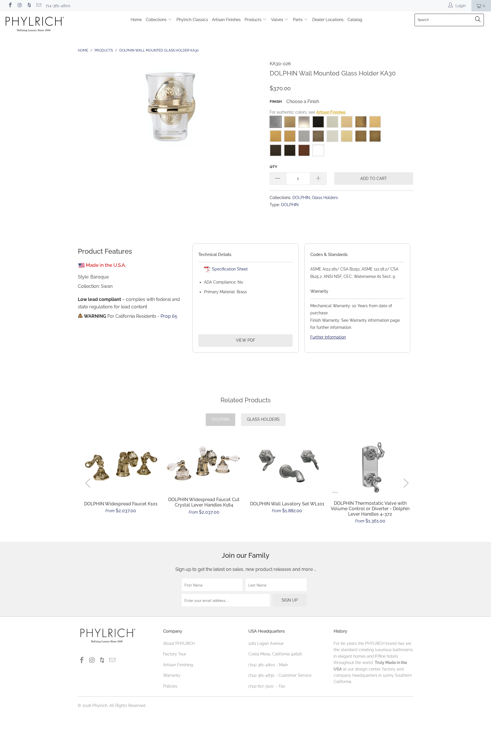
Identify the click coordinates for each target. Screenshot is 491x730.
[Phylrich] (42, 24)
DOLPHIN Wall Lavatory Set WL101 (287, 465)
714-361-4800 (57, 5)
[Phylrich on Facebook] (10, 5)
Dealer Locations (328, 19)
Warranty (171, 675)
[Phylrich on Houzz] (29, 5)
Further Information (328, 337)
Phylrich (99, 705)
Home (136, 19)
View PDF (245, 340)
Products (254, 19)
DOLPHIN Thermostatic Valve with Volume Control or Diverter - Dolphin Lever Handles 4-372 (370, 467)
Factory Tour (174, 654)
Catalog (355, 19)
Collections (157, 19)
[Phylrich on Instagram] (19, 5)
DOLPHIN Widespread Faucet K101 (121, 465)
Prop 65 (169, 316)
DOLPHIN (301, 197)
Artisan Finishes (226, 19)
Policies (170, 686)
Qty (273, 167)
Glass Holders (325, 197)
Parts (298, 19)
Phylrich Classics (192, 19)
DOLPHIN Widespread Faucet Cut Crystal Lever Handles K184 (204, 464)
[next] (405, 483)
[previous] (89, 483)
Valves (277, 19)
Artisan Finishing (178, 665)
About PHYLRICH (179, 643)
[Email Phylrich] (38, 5)
